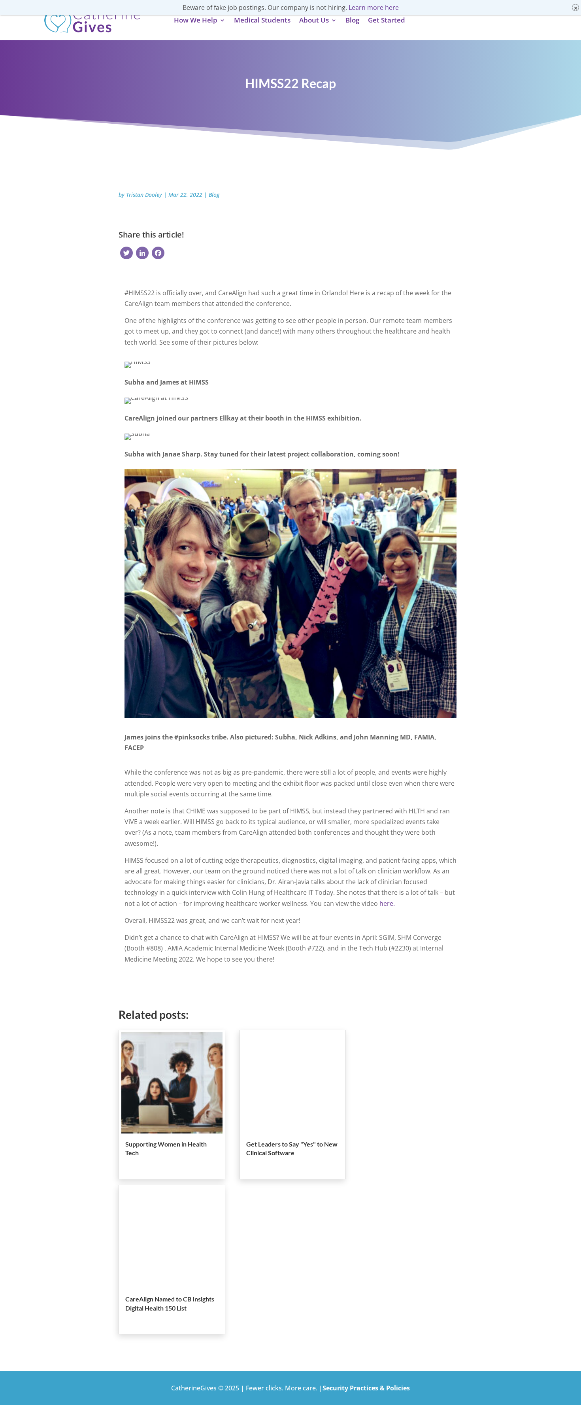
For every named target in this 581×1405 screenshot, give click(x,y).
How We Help (195, 20)
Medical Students (262, 20)
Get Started (386, 20)
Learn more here (374, 7)
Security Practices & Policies (366, 1388)
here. (387, 903)
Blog (352, 20)
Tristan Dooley (144, 194)
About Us (314, 20)
